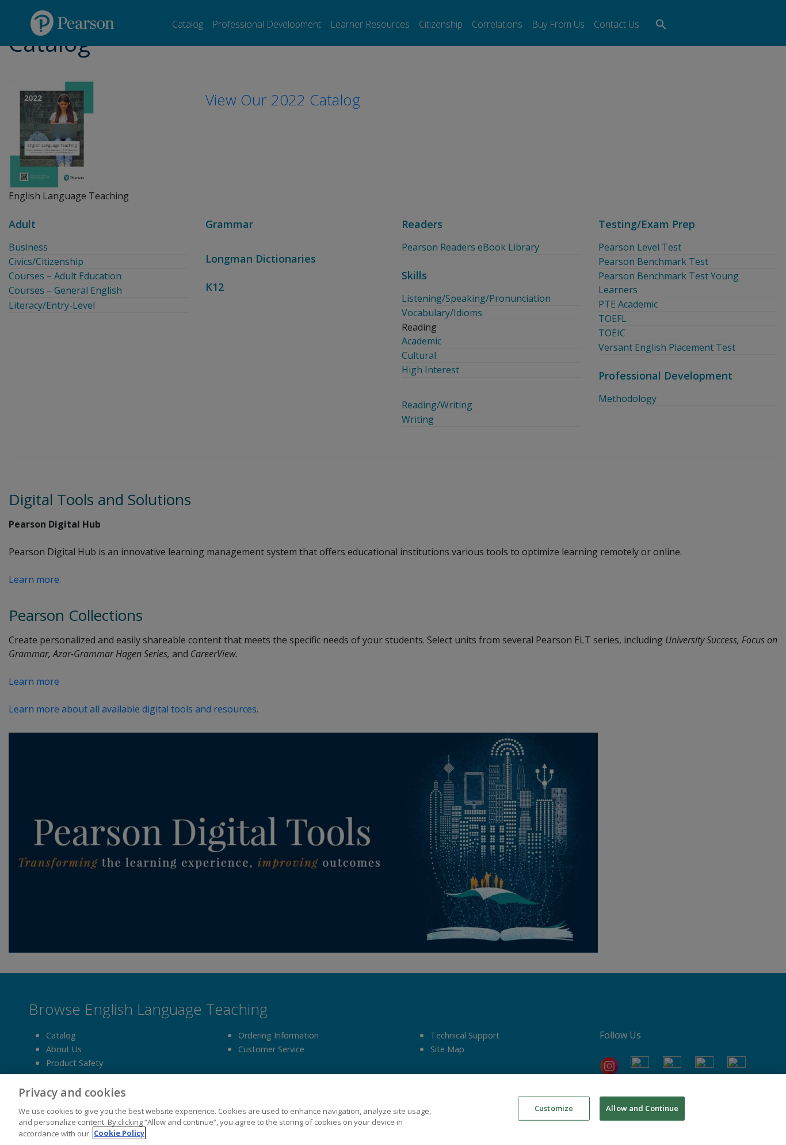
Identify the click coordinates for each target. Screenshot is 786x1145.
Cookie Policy (119, 1133)
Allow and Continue (642, 1108)
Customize (554, 1108)
